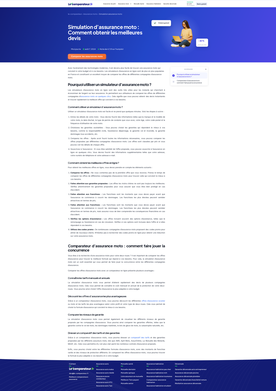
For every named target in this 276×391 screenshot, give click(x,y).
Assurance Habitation (153, 4)
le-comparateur (75, 14)
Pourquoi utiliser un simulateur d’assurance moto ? (188, 75)
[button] (205, 69)
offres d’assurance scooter (153, 301)
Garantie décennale (169, 4)
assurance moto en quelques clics (96, 96)
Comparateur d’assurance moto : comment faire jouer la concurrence (189, 82)
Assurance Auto (123, 4)
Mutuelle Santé (139, 4)
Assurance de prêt (109, 4)
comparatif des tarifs (140, 337)
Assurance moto (90, 14)
